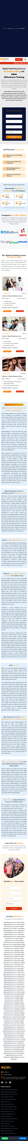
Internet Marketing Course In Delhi (9, 1128)
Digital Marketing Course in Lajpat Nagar (14, 930)
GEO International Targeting (7, 1126)
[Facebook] (2, 1082)
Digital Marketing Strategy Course (9, 1118)
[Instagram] (6, 1082)
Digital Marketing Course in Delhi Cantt (14, 972)
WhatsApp (5, 1138)
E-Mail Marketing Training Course (9, 1094)
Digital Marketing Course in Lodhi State (14, 934)
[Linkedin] (10, 1082)
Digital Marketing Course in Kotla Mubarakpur (14, 1055)
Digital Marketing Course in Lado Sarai (14, 978)
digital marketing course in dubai (9, 1109)
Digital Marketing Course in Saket (12, 924)
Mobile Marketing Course (7, 1130)
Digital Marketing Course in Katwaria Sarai (14, 1031)
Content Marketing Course (7, 1121)
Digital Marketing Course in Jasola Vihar (13, 1029)
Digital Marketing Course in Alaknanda (13, 1027)
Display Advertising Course (7, 1104)
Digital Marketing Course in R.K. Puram (14, 966)
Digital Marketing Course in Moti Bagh (14, 968)
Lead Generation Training (7, 1096)
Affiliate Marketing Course (7, 1111)
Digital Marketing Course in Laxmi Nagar (14, 1041)
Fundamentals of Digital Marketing (9, 1089)
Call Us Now (23, 1138)
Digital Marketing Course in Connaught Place (13, 1037)
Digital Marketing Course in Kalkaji (12, 936)
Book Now (14, 908)
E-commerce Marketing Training (8, 1106)
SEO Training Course (6, 1101)
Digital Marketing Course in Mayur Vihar (14, 990)
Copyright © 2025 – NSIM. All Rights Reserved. (14, 1138)
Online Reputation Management (8, 1133)
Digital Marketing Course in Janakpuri (13, 988)
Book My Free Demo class (14, 137)
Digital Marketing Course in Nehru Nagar (14, 1033)
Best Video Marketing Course (8, 1114)
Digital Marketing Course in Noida (12, 992)
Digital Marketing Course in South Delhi (14, 922)
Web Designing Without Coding (8, 1092)
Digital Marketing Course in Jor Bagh (15, 1039)
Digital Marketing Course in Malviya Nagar (14, 986)
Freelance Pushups (5, 1123)
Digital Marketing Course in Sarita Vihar (14, 984)
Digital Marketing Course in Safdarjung (14, 976)
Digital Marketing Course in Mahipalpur (14, 970)
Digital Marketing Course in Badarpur (13, 932)
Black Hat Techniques (6, 1116)
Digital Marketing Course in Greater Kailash (14, 974)
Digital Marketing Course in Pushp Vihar (14, 982)
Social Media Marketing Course (8, 1099)
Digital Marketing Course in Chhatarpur (14, 980)
